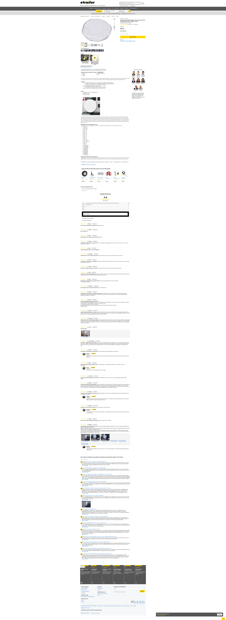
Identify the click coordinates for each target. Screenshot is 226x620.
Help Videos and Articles (102, 593)
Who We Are (100, 588)
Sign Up (82, 601)
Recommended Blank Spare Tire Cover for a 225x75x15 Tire (95, 522)
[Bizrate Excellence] (85, 613)
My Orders (132, 5)
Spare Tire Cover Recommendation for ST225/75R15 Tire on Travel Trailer (97, 474)
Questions (135, 24)
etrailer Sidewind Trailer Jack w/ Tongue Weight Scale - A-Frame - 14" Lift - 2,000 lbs (116, 178)
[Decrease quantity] (121, 34)
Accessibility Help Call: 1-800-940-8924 (89, 605)
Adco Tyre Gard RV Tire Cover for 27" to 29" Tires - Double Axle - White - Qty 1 (100, 178)
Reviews (129, 24)
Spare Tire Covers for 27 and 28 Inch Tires (91, 529)
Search (99, 595)
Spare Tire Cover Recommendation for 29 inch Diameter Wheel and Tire (97, 548)
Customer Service (124, 5)
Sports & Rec (97, 8)
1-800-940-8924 (102, 5)
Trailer (104, 8)
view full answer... (85, 465)
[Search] (121, 3)
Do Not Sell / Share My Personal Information (112, 605)
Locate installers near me (85, 67)
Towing (91, 8)
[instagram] (141, 601)
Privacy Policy (100, 605)
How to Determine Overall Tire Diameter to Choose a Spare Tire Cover (96, 488)
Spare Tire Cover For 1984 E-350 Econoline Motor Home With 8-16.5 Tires (97, 553)
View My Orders (84, 588)
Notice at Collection (126, 605)
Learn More (84, 190)
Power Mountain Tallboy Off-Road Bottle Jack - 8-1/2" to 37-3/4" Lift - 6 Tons (92, 178)
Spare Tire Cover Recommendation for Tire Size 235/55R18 (94, 481)
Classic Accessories (124, 18)
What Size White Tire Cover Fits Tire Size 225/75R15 (93, 495)
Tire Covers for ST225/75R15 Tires (89, 509)
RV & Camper (115, 8)
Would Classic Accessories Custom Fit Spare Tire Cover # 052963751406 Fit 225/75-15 (100, 536)
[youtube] (143, 601)
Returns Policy (84, 589)
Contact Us (83, 592)
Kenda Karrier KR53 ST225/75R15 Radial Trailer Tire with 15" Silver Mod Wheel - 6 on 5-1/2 (84, 178)
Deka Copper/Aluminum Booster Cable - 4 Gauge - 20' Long (109, 178)
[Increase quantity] (127, 34)
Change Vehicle (121, 11)
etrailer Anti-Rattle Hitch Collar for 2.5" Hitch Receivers (124, 178)
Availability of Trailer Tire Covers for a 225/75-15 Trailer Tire (94, 461)
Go (129, 11)
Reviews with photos (88, 220)
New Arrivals (133, 8)
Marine (122, 8)
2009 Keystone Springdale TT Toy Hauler (109, 11)
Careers (99, 589)
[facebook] (135, 601)
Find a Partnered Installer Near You (88, 596)
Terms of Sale (133, 605)
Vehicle (109, 8)
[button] (126, 176)
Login (82, 600)
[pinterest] (138, 601)
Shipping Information (85, 591)
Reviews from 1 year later (88, 218)
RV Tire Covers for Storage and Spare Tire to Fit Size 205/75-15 (95, 516)
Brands (127, 8)
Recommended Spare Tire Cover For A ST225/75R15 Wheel (94, 467)
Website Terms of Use (85, 607)
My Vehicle (99, 11)
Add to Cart (133, 36)
